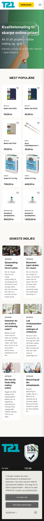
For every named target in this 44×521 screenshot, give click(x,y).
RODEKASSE (26, 5)
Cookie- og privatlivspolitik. (26, 490)
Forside (5, 468)
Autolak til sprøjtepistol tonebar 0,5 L (9, 215)
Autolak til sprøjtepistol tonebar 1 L (30, 215)
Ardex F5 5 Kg (30, 178)
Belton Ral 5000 (10, 108)
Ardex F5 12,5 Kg (10, 178)
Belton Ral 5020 (31, 108)
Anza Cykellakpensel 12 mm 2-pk (32, 145)
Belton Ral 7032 (10, 143)
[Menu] (40, 4)
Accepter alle (22, 497)
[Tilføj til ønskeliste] (17, 88)
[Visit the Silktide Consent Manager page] (35, 512)
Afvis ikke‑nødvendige (22, 505)
